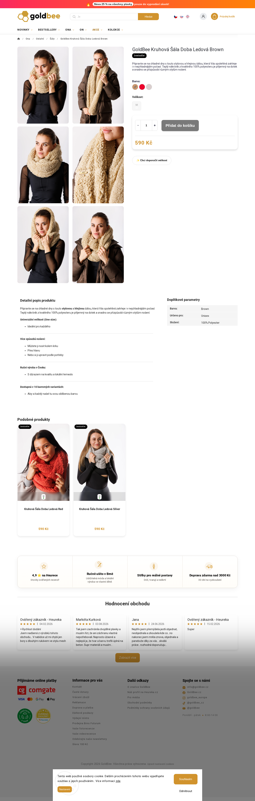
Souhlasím (185, 779)
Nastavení (64, 789)
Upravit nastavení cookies (160, 764)
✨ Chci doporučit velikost (151, 160)
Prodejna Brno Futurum (86, 723)
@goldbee (193, 707)
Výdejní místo (80, 718)
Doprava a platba (82, 707)
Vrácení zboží (80, 697)
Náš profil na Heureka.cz (143, 692)
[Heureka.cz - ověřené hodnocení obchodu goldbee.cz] (42, 715)
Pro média (134, 697)
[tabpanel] (43, 480)
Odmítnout (185, 791)
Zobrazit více (127, 657)
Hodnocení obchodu (127, 603)
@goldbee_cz (195, 702)
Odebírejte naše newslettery (89, 739)
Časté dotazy (80, 692)
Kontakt (77, 686)
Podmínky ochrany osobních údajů (149, 707)
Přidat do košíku (180, 125)
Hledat (148, 16)
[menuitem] (26, 29)
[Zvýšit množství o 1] (155, 125)
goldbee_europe (197, 697)
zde (118, 781)
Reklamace (79, 702)
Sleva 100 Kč (80, 744)
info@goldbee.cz (198, 687)
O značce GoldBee (139, 687)
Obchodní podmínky (140, 702)
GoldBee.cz (194, 692)
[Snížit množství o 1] (138, 125)
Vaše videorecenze (84, 733)
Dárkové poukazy (82, 712)
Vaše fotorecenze (83, 728)
